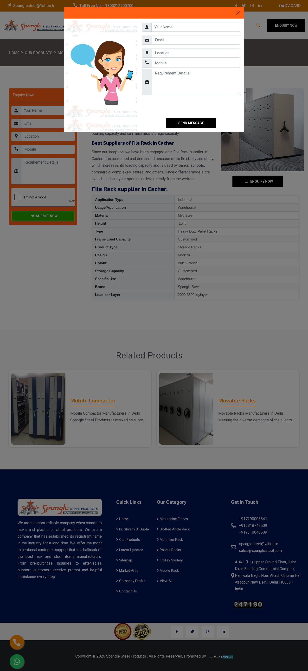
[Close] (238, 13)
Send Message (191, 123)
